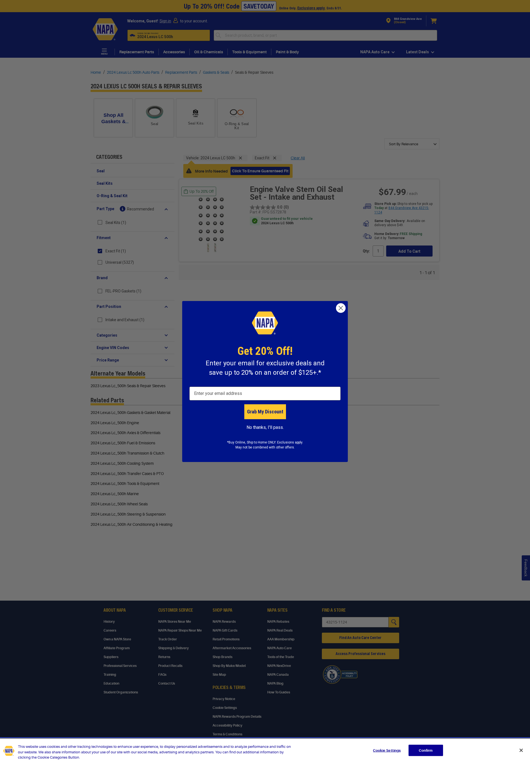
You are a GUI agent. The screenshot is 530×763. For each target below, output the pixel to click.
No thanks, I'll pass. (265, 427)
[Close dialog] (341, 308)
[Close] (521, 750)
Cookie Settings (387, 750)
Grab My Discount (265, 411)
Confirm (426, 750)
